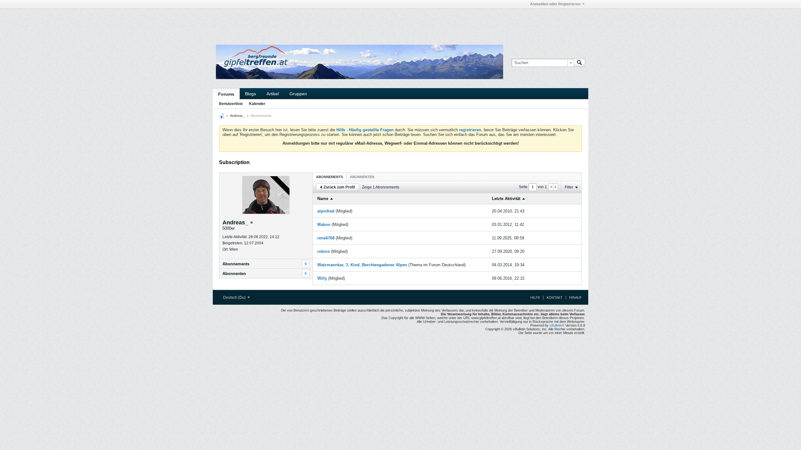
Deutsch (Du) (235, 297)
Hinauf (575, 297)
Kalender (257, 104)
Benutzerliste (231, 104)
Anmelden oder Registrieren (555, 4)
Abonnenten (234, 273)
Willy (322, 278)
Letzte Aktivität (506, 198)
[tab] (329, 176)
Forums (226, 94)
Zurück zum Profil (339, 187)
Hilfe (535, 297)
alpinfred (325, 211)
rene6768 (325, 238)
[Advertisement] (306, 22)
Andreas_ (237, 116)
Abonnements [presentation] (329, 177)
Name (322, 198)
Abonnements (235, 264)
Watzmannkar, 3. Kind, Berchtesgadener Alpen (362, 264)
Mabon (323, 224)
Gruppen (298, 93)
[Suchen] (579, 63)
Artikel (273, 93)
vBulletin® (556, 325)
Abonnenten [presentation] (362, 177)
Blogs (250, 93)
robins (323, 251)
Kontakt (555, 297)
